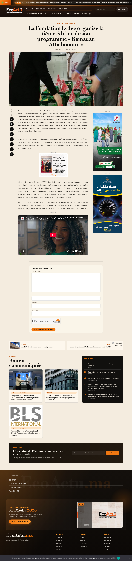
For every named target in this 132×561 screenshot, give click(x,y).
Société (58, 549)
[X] (12, 129)
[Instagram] (12, 124)
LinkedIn (107, 543)
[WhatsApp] (12, 139)
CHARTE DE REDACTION (17, 483)
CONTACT (12, 480)
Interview (83, 543)
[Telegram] (12, 144)
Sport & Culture (71, 13)
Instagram (108, 540)
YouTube (107, 546)
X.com (106, 549)
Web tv (82, 540)
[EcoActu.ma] (14, 11)
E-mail (34, 302)
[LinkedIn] (12, 134)
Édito (82, 537)
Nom (34, 295)
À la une (29, 9)
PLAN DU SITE (14, 491)
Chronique (87, 13)
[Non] (130, 558)
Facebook (107, 537)
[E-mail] (12, 149)
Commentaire (37, 271)
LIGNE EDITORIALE (15, 487)
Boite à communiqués (66, 23)
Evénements (56, 13)
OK (118, 558)
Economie (40, 9)
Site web (35, 310)
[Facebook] (12, 119)
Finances (52, 9)
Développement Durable (37, 13)
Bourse (58, 543)
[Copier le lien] (12, 154)
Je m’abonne (112, 453)
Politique (63, 9)
